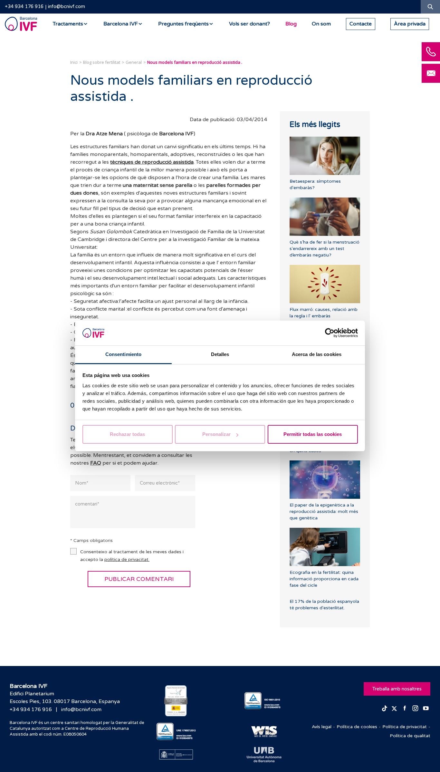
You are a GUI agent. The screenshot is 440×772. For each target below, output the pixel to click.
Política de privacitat (404, 726)
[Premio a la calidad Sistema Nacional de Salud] (176, 700)
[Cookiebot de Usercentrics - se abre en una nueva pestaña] (329, 333)
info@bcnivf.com (66, 6)
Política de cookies (357, 726)
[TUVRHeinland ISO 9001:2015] (264, 701)
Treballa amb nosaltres (397, 689)
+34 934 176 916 (24, 6)
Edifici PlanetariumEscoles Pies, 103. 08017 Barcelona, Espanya (65, 697)
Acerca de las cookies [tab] (316, 354)
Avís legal (321, 726)
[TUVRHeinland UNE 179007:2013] (176, 731)
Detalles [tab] (220, 354)
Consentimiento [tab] (123, 354)
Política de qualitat (410, 735)
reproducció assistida (168, 162)
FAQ (95, 463)
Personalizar (216, 434)
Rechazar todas (127, 434)
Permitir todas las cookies (312, 434)
